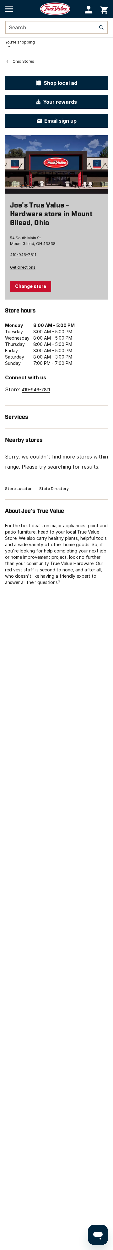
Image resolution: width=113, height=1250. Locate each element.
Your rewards (60, 102)
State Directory (54, 488)
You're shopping (20, 42)
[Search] (101, 27)
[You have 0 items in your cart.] (104, 9)
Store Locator (18, 488)
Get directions (22, 267)
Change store (30, 286)
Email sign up (60, 121)
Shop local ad (60, 83)
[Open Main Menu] (9, 9)
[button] (89, 10)
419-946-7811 (23, 254)
